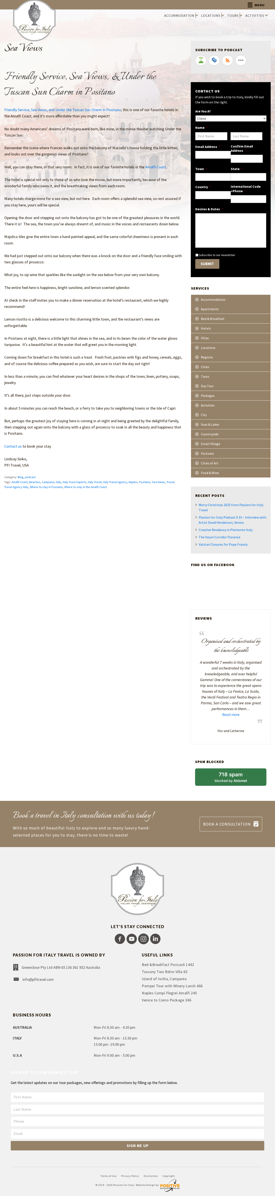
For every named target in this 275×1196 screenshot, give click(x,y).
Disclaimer (151, 1176)
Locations (208, 347)
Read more (220, 714)
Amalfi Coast (155, 166)
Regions (207, 357)
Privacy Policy (130, 1176)
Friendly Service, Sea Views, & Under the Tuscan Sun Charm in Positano (80, 84)
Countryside (209, 434)
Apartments (210, 309)
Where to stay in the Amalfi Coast (85, 487)
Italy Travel (95, 482)
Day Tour (207, 386)
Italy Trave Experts (74, 482)
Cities (205, 367)
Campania (48, 482)
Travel (170, 482)
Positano (144, 482)
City (204, 415)
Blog (20, 477)
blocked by (236, 778)
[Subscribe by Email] (214, 60)
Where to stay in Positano (46, 487)
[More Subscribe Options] (240, 60)
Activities (208, 405)
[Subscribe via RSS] (227, 60)
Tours (205, 376)
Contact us (13, 446)
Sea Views (158, 482)
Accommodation (213, 299)
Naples (133, 482)
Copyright (168, 1176)
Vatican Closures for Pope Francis (223, 544)
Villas (205, 338)
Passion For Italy (123, 1185)
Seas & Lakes (210, 424)
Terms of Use (108, 1176)
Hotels (206, 328)
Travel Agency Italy (16, 487)
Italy (58, 482)
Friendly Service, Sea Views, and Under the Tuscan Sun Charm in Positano (62, 109)
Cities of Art (209, 463)
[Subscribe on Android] (200, 60)
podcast (30, 477)
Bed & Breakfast (213, 318)
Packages (208, 395)
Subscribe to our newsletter (217, 255)
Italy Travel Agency (115, 482)
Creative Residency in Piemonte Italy (226, 530)
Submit (207, 263)
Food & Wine (210, 473)
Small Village (210, 444)
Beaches (34, 482)
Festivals (207, 453)
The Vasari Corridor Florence (219, 537)
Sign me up (137, 1145)
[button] (120, 938)
